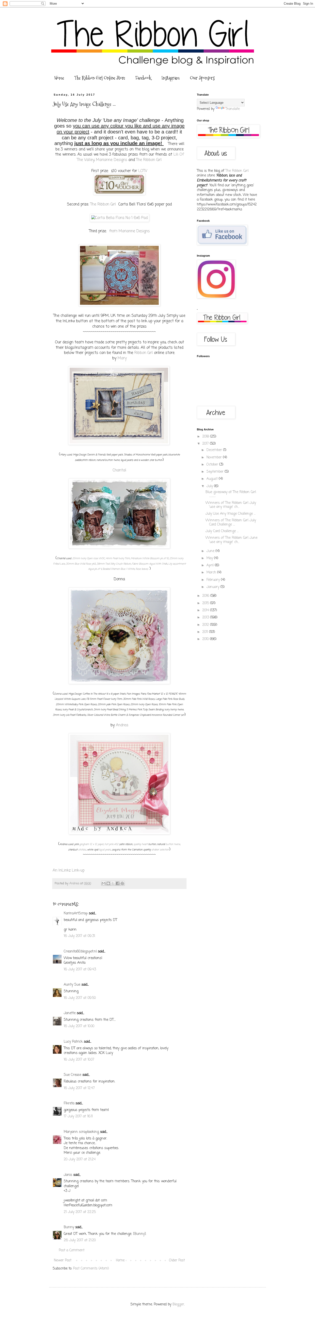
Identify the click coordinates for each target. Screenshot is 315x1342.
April (210, 565)
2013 (206, 617)
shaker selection (160, 850)
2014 (206, 610)
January (213, 587)
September (215, 471)
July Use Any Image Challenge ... (230, 513)
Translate (232, 109)
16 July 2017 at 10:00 (79, 1026)
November (214, 457)
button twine (173, 844)
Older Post (177, 1260)
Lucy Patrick (73, 1041)
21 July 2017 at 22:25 (80, 1212)
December (214, 450)
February (213, 580)
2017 (206, 443)
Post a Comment (71, 1250)
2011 (205, 632)
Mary (122, 358)
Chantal (119, 470)
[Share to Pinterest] (122, 883)
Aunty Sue (72, 984)
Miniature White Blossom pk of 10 (150, 558)
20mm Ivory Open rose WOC (88, 558)
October (212, 464)
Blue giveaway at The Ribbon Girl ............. (230, 494)
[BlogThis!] (108, 883)
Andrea (122, 725)
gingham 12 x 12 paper (91, 844)
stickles (82, 850)
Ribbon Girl (143, 353)
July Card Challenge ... (221, 531)
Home (59, 77)
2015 (206, 603)
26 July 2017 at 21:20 (80, 1240)
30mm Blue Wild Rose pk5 (81, 564)
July (210, 486)
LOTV (142, 171)
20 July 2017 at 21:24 (79, 1159)
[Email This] (103, 883)
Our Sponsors (202, 77)
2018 (206, 436)
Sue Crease (72, 1075)
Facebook (143, 77)
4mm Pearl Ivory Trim (118, 558)
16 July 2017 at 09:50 (80, 998)
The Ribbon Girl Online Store (99, 77)
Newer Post (62, 1260)
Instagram (170, 77)
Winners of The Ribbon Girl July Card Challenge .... (230, 522)
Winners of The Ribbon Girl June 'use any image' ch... (231, 540)
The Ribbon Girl (149, 160)
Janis (68, 1175)
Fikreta (69, 1103)
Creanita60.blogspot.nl (80, 951)
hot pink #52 (111, 844)
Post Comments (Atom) (91, 1268)
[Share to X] (112, 883)
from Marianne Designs (129, 231)
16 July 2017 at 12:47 (79, 1088)
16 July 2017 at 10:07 (79, 1059)
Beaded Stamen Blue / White (119, 569)
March (211, 572)
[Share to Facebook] (117, 883)
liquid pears (105, 850)
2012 (206, 624)
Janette (70, 1013)
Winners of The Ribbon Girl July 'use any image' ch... (230, 505)
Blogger (178, 1304)
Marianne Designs (111, 160)
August (212, 478)
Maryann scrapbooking (81, 1132)
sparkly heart (140, 844)
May (210, 558)
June (211, 551)
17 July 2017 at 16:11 (78, 1116)
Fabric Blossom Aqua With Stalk (149, 564)
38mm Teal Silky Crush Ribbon (114, 564)
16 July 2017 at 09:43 (80, 969)
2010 (206, 639)
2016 (206, 595)
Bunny (69, 1227)
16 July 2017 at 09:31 (79, 936)
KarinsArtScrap (76, 913)
